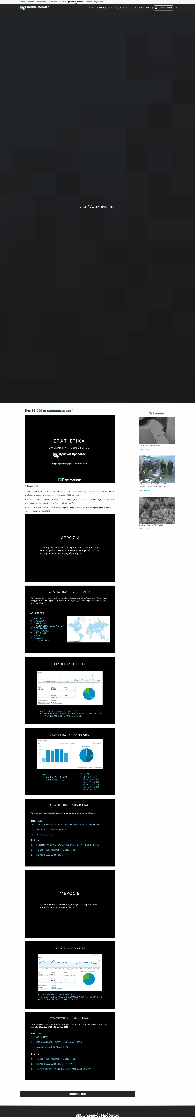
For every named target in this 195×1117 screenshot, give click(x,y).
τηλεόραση (41, 2)
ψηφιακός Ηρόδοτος (76, 2)
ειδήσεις (31, 2)
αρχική (24, 2)
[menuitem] (177, 8)
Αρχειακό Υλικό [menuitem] (165, 8)
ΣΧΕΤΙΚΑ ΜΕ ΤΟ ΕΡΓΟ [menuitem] (104, 8)
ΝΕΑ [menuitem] (134, 8)
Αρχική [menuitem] (90, 8)
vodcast (89, 2)
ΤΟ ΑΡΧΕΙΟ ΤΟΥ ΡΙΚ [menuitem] (123, 8)
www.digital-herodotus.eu (90, 492)
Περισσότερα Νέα (77, 1094)
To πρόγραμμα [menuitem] (144, 8)
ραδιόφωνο (52, 2)
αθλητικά (62, 2)
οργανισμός (98, 2)
